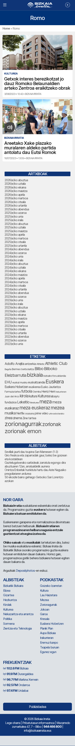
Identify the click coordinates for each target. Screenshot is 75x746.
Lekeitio (23, 402)
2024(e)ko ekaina (15, 271)
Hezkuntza (10, 600)
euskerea (34, 387)
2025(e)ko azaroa (15, 212)
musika (10, 413)
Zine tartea (29, 418)
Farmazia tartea (13, 391)
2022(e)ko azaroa (15, 340)
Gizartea (8, 595)
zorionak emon (23, 431)
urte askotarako (56, 413)
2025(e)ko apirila (15, 234)
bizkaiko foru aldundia (54, 375)
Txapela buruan (49, 647)
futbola (26, 391)
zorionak (51, 424)
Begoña (8, 369)
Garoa (44, 614)
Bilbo (39, 368)
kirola (24, 396)
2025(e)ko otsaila (15, 242)
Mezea (44, 600)
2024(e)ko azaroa (15, 253)
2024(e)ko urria (14, 256)
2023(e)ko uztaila (15, 311)
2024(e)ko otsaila (15, 285)
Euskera (55, 381)
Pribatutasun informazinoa (38, 723)
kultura (33, 396)
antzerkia (30, 364)
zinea (8, 418)
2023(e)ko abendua (17, 293)
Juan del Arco (12, 396)
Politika (7, 619)
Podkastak (51, 579)
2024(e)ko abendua (17, 249)
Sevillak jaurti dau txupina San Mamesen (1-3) (31, 452)
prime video (41, 413)
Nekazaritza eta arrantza (18, 614)
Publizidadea (37, 707)
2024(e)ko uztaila (15, 267)
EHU (8, 382)
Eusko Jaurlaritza (51, 387)
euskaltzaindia (36, 382)
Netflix (20, 413)
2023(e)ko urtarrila (15, 333)
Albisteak (13, 579)
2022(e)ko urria (14, 344)
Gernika (37, 391)
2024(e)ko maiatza (16, 274)
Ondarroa (18, 685)
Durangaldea (20, 674)
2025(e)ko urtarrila (16, 245)
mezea (57, 408)
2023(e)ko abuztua (16, 307)
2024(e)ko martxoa (16, 282)
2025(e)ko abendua (17, 209)
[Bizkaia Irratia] (38, 5)
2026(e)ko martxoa (16, 198)
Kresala (44, 619)
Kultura (44, 590)
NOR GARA (13, 499)
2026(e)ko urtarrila (16, 205)
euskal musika (19, 382)
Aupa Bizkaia (48, 633)
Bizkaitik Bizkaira (13, 586)
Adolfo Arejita (14, 364)
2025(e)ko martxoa (16, 238)
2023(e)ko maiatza (16, 318)
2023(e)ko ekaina (15, 314)
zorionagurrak (23, 424)
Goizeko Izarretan (51, 586)
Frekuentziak (17, 662)
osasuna (29, 413)
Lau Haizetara (48, 595)
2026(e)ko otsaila (15, 202)
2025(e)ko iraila (14, 220)
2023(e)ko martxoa (16, 325)
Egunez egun (48, 652)
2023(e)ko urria (14, 300)
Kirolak (7, 605)
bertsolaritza (27, 369)
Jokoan (44, 609)
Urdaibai (17, 691)
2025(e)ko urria (14, 216)
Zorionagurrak (48, 605)
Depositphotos (25, 571)
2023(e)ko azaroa (15, 296)
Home (6, 28)
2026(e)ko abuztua (16, 180)
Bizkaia (17, 668)
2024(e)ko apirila (15, 278)
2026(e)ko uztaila (15, 183)
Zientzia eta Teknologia (17, 628)
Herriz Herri (48, 391)
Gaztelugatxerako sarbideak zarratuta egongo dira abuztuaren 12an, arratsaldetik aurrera (35, 464)
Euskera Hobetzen (16, 387)
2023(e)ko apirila (15, 322)
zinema (17, 418)
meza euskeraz (34, 407)
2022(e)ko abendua (17, 336)
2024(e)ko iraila (14, 260)
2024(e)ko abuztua (16, 263)
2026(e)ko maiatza (16, 191)
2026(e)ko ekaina (15, 187)
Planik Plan (46, 628)
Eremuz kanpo (49, 642)
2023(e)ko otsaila (15, 329)
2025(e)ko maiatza (16, 231)
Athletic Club (56, 363)
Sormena (8, 624)
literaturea (34, 402)
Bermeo (16, 369)
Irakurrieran (61, 391)
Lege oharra (12, 723)
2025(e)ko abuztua (16, 224)
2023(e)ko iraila (14, 304)
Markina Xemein (22, 680)
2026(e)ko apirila (15, 194)
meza (45, 401)
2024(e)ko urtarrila (16, 289)
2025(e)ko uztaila (15, 227)
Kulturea (44, 396)
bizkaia (35, 375)
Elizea (6, 590)
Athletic (40, 364)
